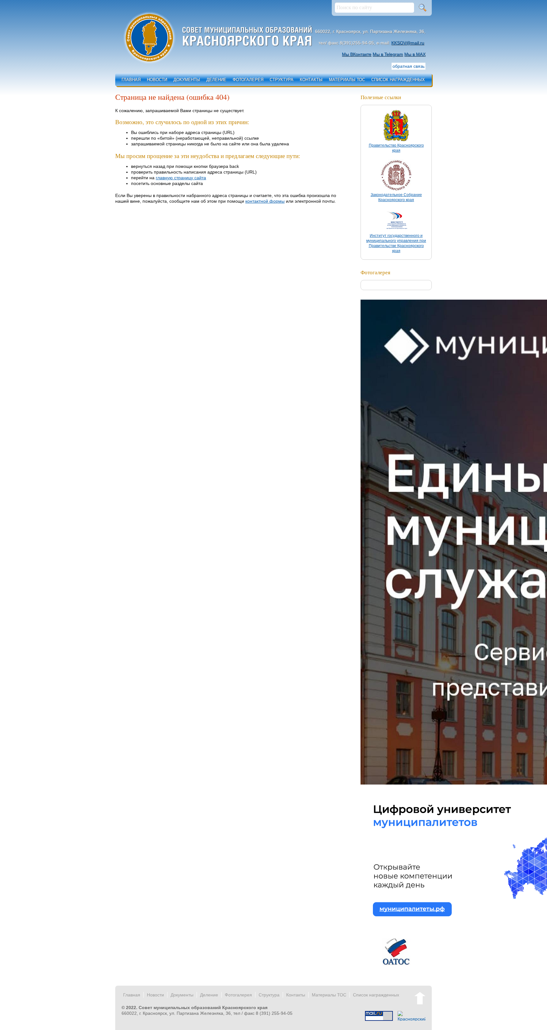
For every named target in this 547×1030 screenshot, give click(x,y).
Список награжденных (398, 79)
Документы (186, 79)
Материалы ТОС (347, 79)
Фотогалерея (248, 79)
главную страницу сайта (181, 177)
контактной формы (265, 201)
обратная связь (408, 66)
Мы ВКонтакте (356, 54)
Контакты (311, 79)
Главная (131, 79)
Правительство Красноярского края (396, 148)
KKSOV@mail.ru (407, 42)
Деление (216, 79)
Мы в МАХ (414, 54)
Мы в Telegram (388, 54)
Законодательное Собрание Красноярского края (396, 197)
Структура (281, 79)
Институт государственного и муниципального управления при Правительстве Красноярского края (396, 243)
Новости (157, 79)
